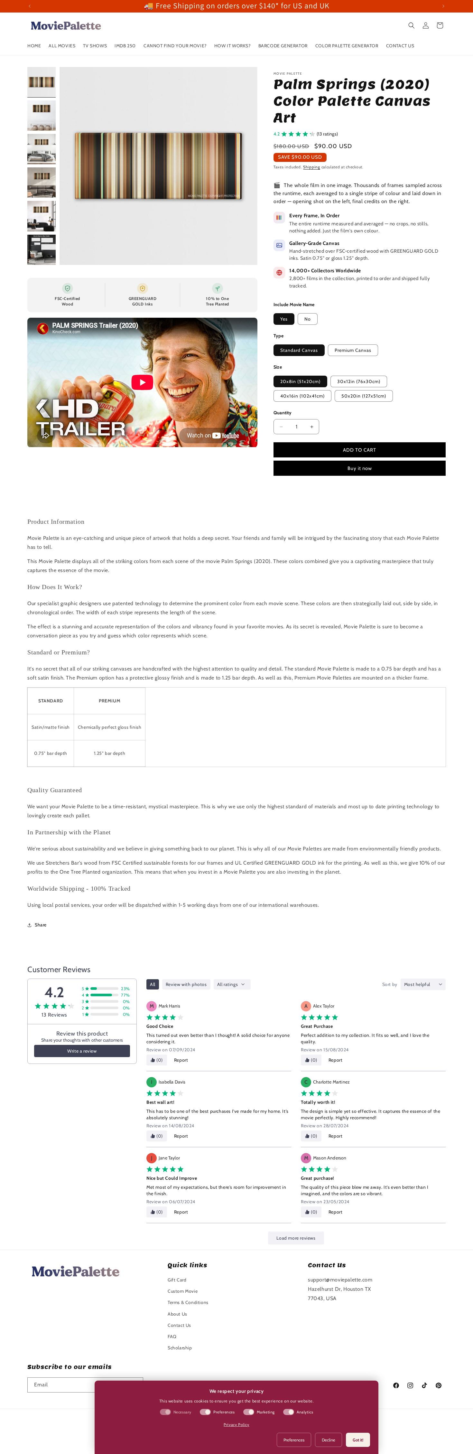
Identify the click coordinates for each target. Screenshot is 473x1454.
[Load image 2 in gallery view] (41, 115)
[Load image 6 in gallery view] (41, 250)
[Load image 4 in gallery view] (41, 182)
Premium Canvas (353, 350)
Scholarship (180, 1348)
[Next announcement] (443, 6)
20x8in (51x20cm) (300, 381)
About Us (177, 1314)
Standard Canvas (299, 350)
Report (181, 1060)
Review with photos (186, 984)
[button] (411, 25)
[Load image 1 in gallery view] (41, 82)
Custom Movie (183, 1291)
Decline (328, 1439)
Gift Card (177, 1280)
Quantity (283, 413)
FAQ (172, 1336)
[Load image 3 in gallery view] (41, 149)
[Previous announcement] (30, 6)
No (307, 319)
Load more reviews (295, 1238)
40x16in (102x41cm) (302, 396)
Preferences (293, 1439)
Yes (284, 319)
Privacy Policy (236, 1424)
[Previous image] (71, 166)
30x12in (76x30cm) (358, 381)
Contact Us (179, 1325)
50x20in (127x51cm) (363, 396)
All (152, 984)
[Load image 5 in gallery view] (41, 216)
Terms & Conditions (188, 1302)
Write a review (82, 1051)
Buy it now (360, 468)
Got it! (358, 1439)
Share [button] (41, 925)
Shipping (311, 166)
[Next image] (246, 166)
